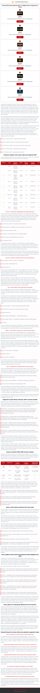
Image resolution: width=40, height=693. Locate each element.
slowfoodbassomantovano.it (21, 1)
